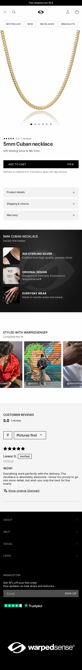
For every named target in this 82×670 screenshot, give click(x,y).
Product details (16, 192)
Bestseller (13, 24)
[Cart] (77, 12)
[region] (41, 364)
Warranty (12, 215)
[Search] (14, 12)
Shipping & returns (18, 203)
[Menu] (5, 12)
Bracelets (68, 24)
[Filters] (7, 435)
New (30, 24)
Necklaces (47, 24)
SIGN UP (71, 593)
